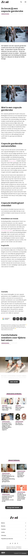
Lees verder (14, 382)
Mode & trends (5, 13)
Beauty (3, 526)
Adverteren (18, 546)
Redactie (8, 546)
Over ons (13, 546)
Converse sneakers (6, 230)
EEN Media (24, 553)
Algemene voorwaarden (11, 548)
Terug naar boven (13, 507)
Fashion (3, 529)
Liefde (3, 532)
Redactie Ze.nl (8, 344)
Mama (3, 523)
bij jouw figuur (12, 161)
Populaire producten (7, 538)
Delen (14, 318)
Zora (22, 13)
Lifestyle (3, 535)
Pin (21, 318)
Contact (19, 548)
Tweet (17, 318)
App (24, 318)
